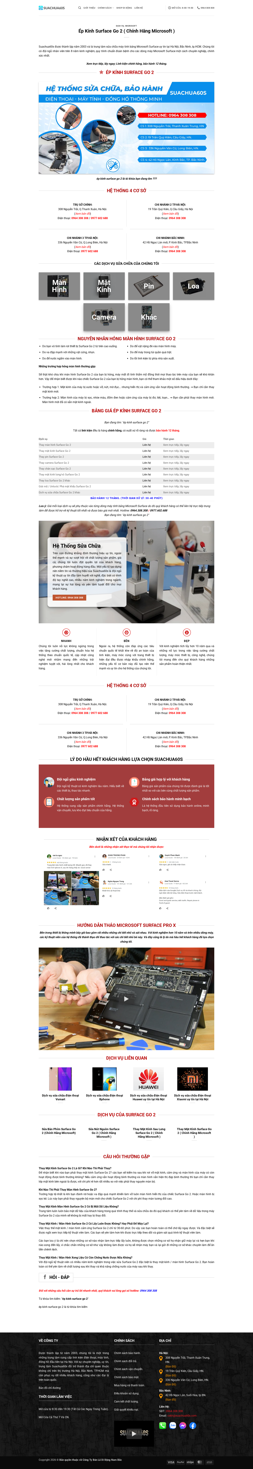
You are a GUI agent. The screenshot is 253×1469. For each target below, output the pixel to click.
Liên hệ (147, 445)
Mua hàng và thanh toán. (129, 1385)
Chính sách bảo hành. (127, 1353)
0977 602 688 (99, 218)
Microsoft (131, 26)
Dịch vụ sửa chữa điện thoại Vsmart (60, 1097)
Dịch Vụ (120, 26)
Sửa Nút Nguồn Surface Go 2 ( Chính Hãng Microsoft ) (194, 1132)
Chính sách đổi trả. (125, 1361)
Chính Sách (105, 8)
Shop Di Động (124, 8)
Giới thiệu (89, 8)
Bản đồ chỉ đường (50, 1388)
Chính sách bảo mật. (126, 1377)
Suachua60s (46, 46)
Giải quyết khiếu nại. (126, 1409)
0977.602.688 (158, 510)
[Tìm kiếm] (79, 7)
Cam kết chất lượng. (126, 1401)
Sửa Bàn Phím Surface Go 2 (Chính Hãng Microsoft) (149, 1131)
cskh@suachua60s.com (182, 1415)
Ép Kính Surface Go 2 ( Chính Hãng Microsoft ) (58, 1131)
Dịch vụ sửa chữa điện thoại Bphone (104, 1097)
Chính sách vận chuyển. (128, 1369)
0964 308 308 (79, 218)
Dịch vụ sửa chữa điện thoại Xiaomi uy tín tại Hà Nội (192, 1097)
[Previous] (104, 866)
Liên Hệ (138, 8)
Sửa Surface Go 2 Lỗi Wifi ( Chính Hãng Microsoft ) (104, 1131)
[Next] (204, 866)
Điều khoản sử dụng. (126, 1393)
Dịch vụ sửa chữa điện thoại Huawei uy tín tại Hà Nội (148, 1097)
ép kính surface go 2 (109, 178)
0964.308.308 (138, 510)
